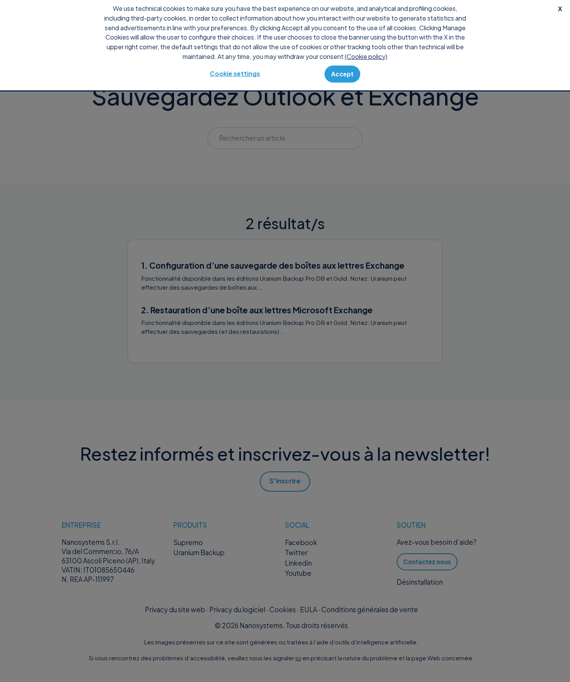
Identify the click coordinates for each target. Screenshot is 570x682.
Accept (342, 74)
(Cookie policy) (366, 56)
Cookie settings (235, 73)
